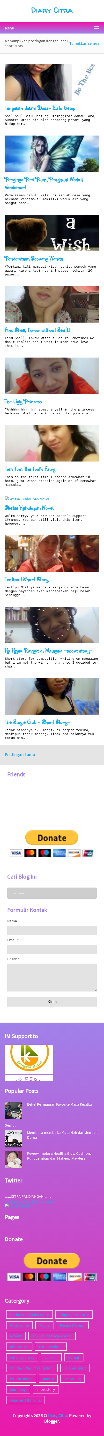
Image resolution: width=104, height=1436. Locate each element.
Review (16, 1335)
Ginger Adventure (74, 1314)
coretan (51, 1357)
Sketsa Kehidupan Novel (29, 507)
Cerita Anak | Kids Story (29, 1314)
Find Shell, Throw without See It (37, 329)
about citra (19, 1346)
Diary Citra (52, 10)
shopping (18, 1389)
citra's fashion (51, 1346)
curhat (73, 1357)
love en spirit (75, 1368)
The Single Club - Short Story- (37, 722)
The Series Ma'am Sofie (51, 1335)
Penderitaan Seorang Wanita (34, 258)
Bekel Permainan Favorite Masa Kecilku (59, 1104)
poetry (48, 1378)
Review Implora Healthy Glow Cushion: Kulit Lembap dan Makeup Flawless (59, 1156)
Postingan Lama (20, 754)
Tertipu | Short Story (26, 579)
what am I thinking (25, 1400)
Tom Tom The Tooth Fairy (30, 468)
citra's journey (22, 1357)
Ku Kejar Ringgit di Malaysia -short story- (48, 650)
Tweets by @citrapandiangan (29, 1201)
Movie (44, 1325)
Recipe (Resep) (72, 1325)
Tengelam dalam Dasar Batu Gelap (40, 107)
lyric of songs (21, 1378)
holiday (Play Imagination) (32, 1368)
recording (72, 1378)
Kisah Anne (19, 1325)
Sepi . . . (11, 1125)
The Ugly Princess (23, 401)
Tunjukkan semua (84, 43)
